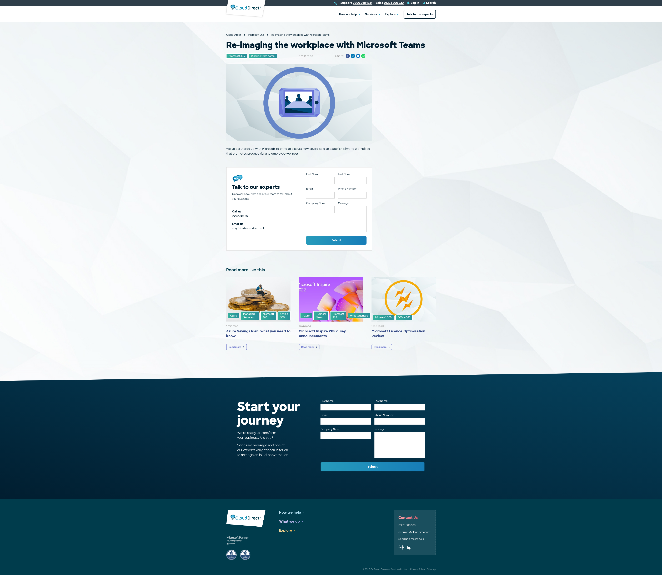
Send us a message (410, 539)
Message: (343, 203)
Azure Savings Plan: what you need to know (258, 333)
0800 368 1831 (240, 215)
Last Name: (345, 174)
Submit (336, 240)
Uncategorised (359, 315)
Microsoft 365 (256, 34)
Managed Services (249, 315)
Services (371, 14)
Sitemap (431, 569)
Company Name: (316, 203)
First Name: (313, 174)
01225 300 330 (407, 525)
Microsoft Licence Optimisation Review (398, 333)
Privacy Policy (417, 569)
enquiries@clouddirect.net (248, 228)
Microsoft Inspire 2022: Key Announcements (322, 333)
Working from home (263, 56)
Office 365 (284, 315)
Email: (309, 188)
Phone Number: (347, 188)
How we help (348, 14)
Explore (390, 14)
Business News (321, 315)
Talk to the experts (420, 14)
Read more (235, 347)
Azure (233, 315)
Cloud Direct (233, 34)
